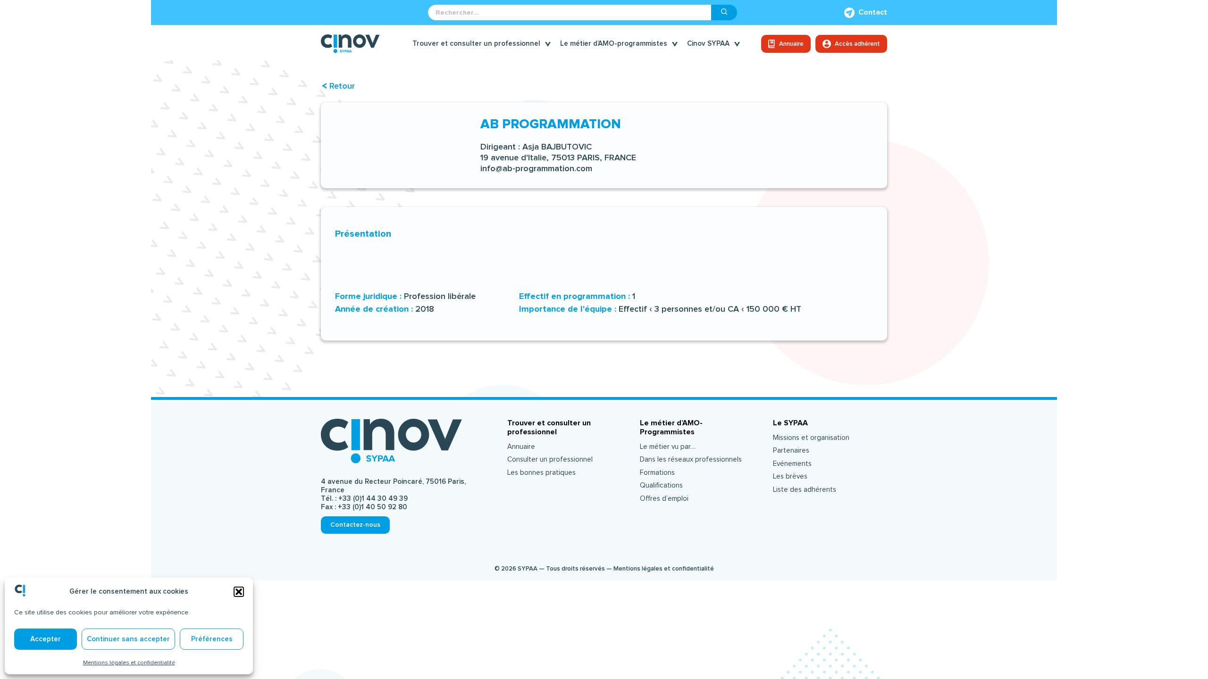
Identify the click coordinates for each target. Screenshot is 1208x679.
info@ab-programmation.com (536, 169)
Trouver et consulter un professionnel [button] (476, 44)
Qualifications (661, 485)
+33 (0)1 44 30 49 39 (373, 499)
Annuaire (791, 44)
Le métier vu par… (668, 447)
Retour (342, 86)
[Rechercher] (724, 12)
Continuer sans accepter (128, 639)
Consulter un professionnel (550, 459)
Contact (872, 12)
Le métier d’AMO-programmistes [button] (613, 44)
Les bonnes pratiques (541, 473)
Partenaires (791, 451)
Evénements (792, 464)
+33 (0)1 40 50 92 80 (372, 507)
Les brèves (790, 476)
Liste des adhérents (804, 490)
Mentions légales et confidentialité (129, 662)
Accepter (45, 639)
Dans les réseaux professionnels (691, 459)
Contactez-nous (355, 525)
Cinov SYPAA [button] (708, 44)
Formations (657, 473)
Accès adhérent (857, 44)
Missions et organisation (811, 438)
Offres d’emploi (664, 499)
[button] (238, 591)
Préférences (212, 639)
